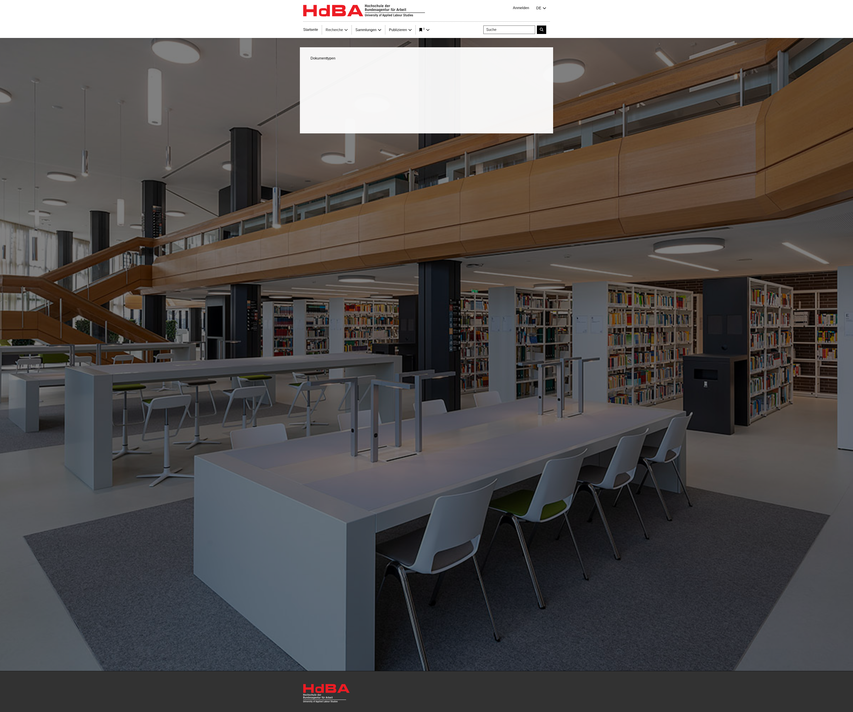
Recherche (334, 30)
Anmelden (521, 8)
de (538, 8)
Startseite (310, 30)
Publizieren (398, 30)
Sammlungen (366, 30)
